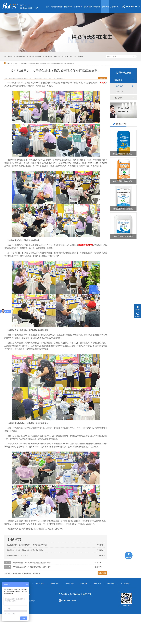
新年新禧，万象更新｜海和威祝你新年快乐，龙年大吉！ (32, 567)
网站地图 (110, 583)
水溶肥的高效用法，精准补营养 (17, 555)
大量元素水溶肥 (57, 6)
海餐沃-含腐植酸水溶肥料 (123, 236)
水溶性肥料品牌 (19, 56)
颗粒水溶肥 (88, 6)
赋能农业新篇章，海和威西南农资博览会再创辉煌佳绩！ (32, 562)
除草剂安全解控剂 (85, 245)
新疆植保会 (17, 573)
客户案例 (118, 97)
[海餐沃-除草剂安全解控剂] (123, 198)
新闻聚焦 (23, 63)
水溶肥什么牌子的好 (34, 56)
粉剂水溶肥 (68, 6)
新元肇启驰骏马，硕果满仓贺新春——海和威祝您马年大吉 (27, 545)
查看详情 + (98, 562)
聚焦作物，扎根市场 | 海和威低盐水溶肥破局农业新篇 (25, 550)
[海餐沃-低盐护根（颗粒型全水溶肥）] (123, 143)
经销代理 (97, 6)
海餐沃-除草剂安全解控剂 (123, 208)
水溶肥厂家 (36, 573)
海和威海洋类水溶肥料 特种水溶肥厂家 (20, 78)
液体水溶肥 (78, 6)
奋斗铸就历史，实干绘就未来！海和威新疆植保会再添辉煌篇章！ (52, 63)
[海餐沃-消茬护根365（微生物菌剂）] (123, 170)
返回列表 (102, 78)
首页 (47, 6)
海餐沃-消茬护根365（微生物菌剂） (126, 181)
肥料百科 (119, 91)
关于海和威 (114, 6)
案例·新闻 (105, 6)
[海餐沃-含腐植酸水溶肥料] (123, 226)
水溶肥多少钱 (47, 56)
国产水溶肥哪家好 (76, 56)
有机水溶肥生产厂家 (61, 56)
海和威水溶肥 (26, 573)
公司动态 (119, 86)
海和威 (102, 82)
